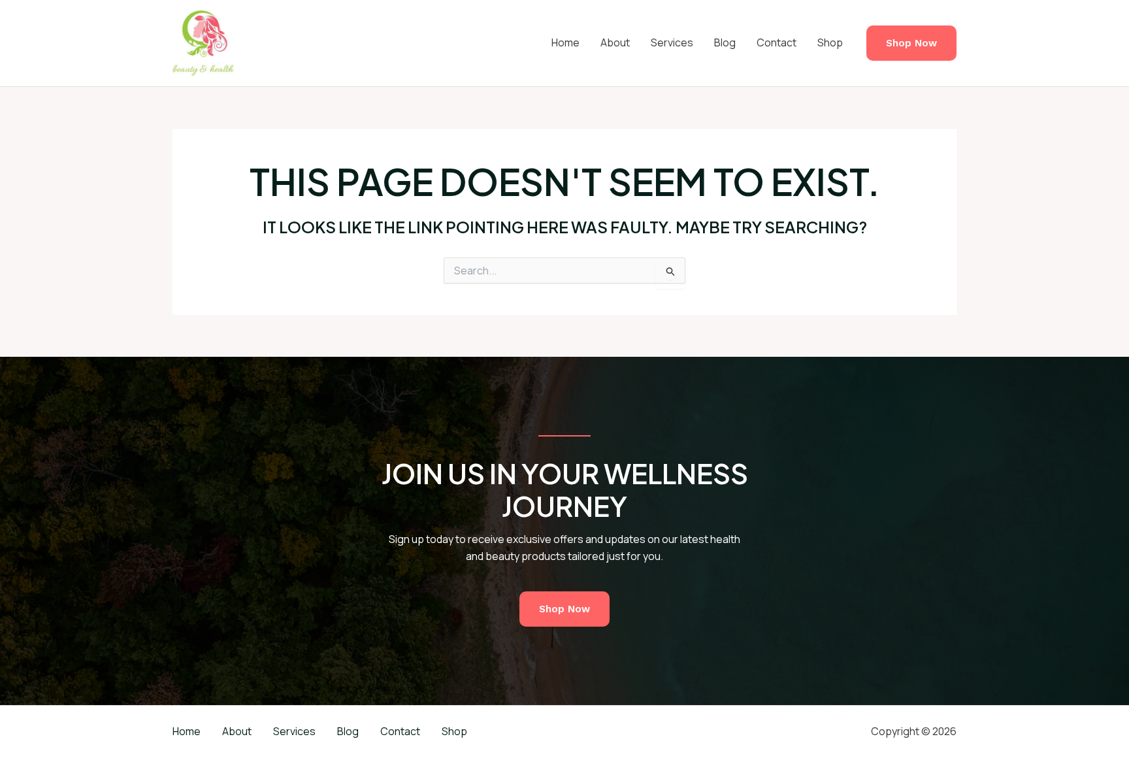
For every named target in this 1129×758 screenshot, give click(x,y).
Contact (776, 42)
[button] (911, 43)
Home (565, 42)
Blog (725, 42)
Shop (830, 42)
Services (672, 42)
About (615, 42)
